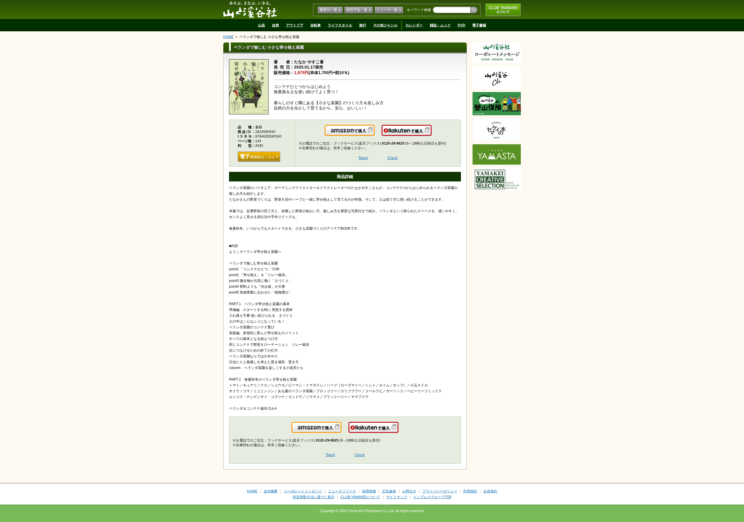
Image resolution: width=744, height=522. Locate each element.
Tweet (363, 158)
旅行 (362, 25)
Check (392, 158)
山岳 (261, 25)
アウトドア (294, 25)
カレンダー (414, 25)
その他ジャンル (385, 25)
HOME (228, 37)
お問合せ (409, 491)
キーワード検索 (419, 10)
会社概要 (271, 491)
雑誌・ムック (440, 25)
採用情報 (369, 491)
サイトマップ (396, 497)
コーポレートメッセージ (303, 491)
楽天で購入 (431, 134)
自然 (275, 25)
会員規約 (490, 491)
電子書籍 (479, 25)
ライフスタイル (340, 25)
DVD (461, 25)
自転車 (315, 25)
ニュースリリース (342, 491)
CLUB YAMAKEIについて (503, 9)
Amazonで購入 (374, 134)
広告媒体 (389, 491)
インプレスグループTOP (432, 497)
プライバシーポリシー (439, 491)
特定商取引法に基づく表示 (314, 497)
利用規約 (470, 491)
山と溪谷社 (250, 9)
